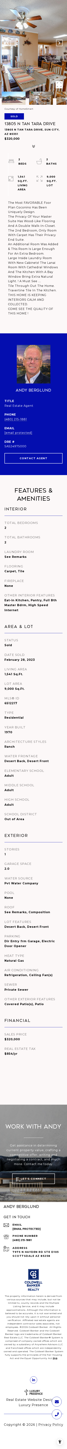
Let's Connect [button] (33, 1178)
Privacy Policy (50, 1425)
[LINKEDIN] (33, 1380)
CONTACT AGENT (34, 458)
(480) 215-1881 (15, 419)
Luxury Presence (33, 1405)
